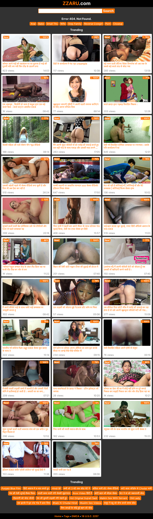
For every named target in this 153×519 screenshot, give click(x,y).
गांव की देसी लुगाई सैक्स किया (22, 493)
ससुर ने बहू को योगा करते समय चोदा (120, 502)
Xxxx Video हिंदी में (82, 493)
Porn (108, 23)
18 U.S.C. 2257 (90, 516)
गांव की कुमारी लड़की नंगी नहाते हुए (51, 498)
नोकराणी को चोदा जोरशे (23, 498)
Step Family (74, 23)
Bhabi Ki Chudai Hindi (65, 502)
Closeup (118, 23)
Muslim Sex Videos (90, 502)
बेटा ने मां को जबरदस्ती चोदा (132, 493)
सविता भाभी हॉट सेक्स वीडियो (105, 488)
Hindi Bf (56, 488)
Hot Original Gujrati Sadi (83, 498)
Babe (41, 23)
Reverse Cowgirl (93, 23)
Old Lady (135, 498)
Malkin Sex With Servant (113, 498)
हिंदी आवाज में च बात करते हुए (36, 488)
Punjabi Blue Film (11, 488)
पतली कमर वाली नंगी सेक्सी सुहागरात (54, 493)
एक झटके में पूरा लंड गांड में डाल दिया (33, 502)
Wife (62, 23)
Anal (33, 23)
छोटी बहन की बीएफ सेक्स (106, 493)
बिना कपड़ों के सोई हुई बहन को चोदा (76, 507)
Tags (66, 516)
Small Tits (52, 23)
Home (58, 516)
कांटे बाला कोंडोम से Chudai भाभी (136, 488)
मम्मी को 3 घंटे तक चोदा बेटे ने (77, 488)
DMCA (75, 516)
